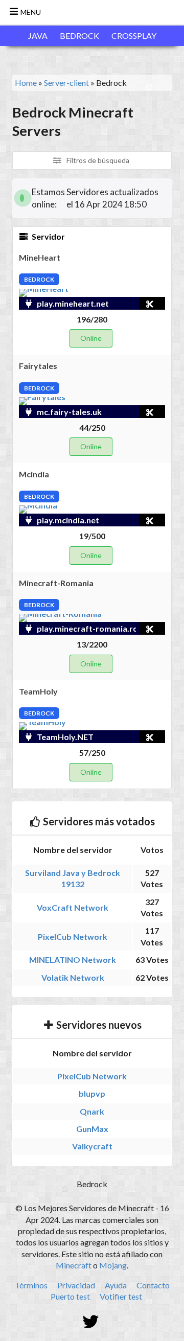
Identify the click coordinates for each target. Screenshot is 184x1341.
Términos (31, 1285)
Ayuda (116, 1285)
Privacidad (76, 1285)
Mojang (113, 1265)
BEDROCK (79, 35)
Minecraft (73, 1265)
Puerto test (70, 1296)
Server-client (66, 82)
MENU (30, 12)
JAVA (38, 35)
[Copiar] (137, 303)
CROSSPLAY (133, 35)
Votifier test (121, 1296)
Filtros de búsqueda (97, 160)
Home (26, 82)
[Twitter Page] (92, 1322)
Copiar (150, 303)
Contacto (153, 1285)
